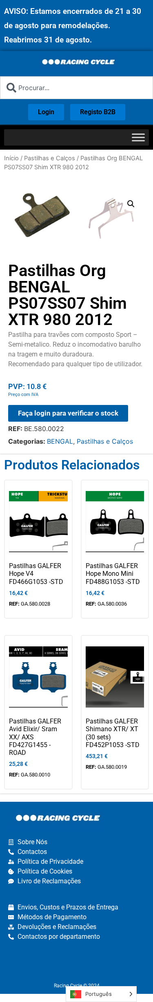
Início (11, 158)
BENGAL (60, 441)
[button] (131, 204)
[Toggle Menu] (138, 137)
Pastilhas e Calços (49, 158)
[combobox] (76, 87)
